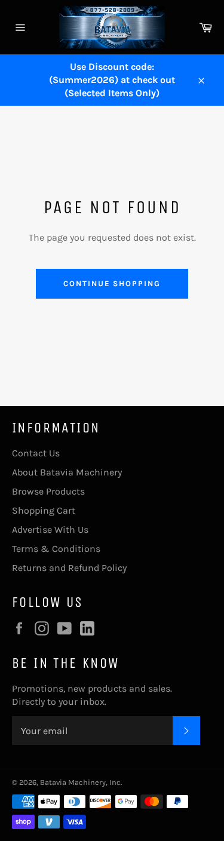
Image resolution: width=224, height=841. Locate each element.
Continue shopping (112, 283)
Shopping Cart (43, 510)
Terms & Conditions (56, 548)
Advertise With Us (50, 529)
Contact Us (36, 453)
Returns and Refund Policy (69, 567)
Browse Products (48, 491)
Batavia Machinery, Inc (80, 782)
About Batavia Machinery (67, 472)
